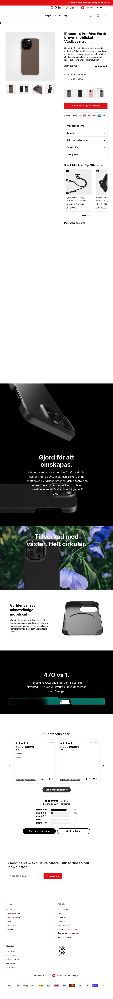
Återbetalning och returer (68, 933)
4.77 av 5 (63, 800)
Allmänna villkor (64, 937)
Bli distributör (11, 955)
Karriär (8, 921)
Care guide (72, 154)
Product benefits (75, 125)
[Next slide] (103, 765)
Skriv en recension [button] (39, 831)
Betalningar (62, 921)
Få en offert (10, 951)
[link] (79, 182)
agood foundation (13, 917)
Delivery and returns (77, 140)
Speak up (62, 917)
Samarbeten (11, 967)
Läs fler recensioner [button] (56, 789)
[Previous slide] (10, 765)
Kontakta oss (63, 909)
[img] (22, 743)
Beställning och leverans (68, 929)
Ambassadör (11, 963)
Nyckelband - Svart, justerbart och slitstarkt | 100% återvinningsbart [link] (76, 199)
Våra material (11, 929)
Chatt (60, 913)
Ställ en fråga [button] (73, 831)
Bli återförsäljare (12, 959)
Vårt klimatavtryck (13, 913)
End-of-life (72, 147)
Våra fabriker (11, 925)
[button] (101, 66)
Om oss (9, 909)
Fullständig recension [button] (26, 779)
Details (70, 133)
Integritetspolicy (64, 925)
